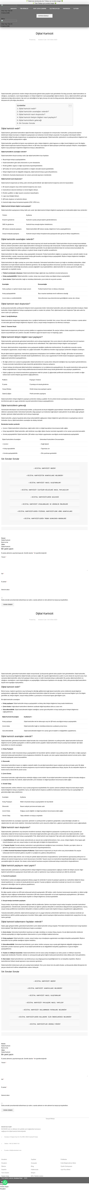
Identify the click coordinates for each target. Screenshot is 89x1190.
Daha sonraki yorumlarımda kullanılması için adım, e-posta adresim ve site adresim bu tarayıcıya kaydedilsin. (34, 600)
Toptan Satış (5, 1176)
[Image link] (16, 1120)
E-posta (4, 581)
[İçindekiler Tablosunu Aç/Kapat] (69, 105)
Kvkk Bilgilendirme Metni (68, 1163)
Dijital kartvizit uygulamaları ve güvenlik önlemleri (45, 504)
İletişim (33, 1172)
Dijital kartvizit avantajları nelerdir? (45, 988)
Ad (2, 573)
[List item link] (22, 1144)
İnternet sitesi (5, 589)
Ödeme (3, 1166)
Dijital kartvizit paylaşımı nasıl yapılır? (45, 1002)
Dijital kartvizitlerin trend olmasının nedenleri (45, 518)
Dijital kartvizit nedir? (27, 109)
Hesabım (4, 1163)
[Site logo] (9, 6)
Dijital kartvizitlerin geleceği (30, 120)
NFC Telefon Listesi (37, 1176)
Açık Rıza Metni (65, 1169)
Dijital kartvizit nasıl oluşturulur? (32, 114)
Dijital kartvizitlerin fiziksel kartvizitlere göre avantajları (45, 511)
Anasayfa (34, 1163)
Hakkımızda (34, 1169)
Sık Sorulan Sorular (27, 123)
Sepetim (3, 1169)
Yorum (3, 557)
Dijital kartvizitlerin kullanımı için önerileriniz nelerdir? (45, 1017)
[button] (5, 1182)
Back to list (4, 542)
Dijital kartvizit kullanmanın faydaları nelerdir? (45, 1010)
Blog (32, 1166)
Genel (44, 29)
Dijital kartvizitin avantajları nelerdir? (34, 111)
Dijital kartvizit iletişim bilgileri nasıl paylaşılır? (38, 117)
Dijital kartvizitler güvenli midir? (45, 1024)
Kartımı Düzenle (43, 16)
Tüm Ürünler (5, 1172)
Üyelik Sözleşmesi (66, 1166)
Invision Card (42, 39)
